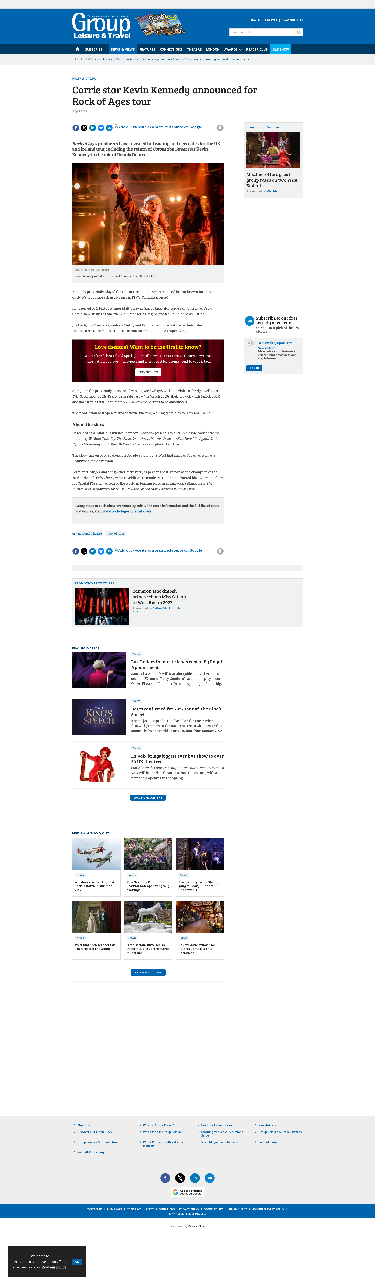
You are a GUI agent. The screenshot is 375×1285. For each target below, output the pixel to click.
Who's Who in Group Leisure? (163, 1132)
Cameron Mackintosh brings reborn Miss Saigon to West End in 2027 (159, 596)
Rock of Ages (115, 533)
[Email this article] (109, 127)
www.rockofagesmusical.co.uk (127, 511)
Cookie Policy (213, 1209)
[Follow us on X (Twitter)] (180, 1178)
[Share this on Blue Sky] (100, 127)
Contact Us (132, 59)
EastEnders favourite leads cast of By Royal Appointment (176, 664)
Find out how (148, 372)
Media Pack (115, 59)
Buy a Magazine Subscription (221, 1142)
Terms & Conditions (160, 1209)
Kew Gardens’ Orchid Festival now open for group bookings (148, 886)
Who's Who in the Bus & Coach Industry (164, 1144)
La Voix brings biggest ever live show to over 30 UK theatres (177, 758)
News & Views (84, 79)
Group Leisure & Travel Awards (280, 1132)
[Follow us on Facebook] (165, 1178)
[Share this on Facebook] (75, 127)
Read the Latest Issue (216, 1125)
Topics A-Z (134, 1209)
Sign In (255, 20)
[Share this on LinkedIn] (92, 127)
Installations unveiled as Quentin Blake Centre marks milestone (148, 949)
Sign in (168, 120)
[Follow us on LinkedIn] (195, 1178)
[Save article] (220, 127)
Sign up (254, 368)
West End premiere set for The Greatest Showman (95, 947)
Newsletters (267, 1125)
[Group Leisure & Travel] (101, 37)
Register (271, 20)
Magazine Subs (292, 20)
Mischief (272, 191)
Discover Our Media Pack (94, 1132)
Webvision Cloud (196, 1226)
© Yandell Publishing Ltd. (187, 1214)
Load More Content (148, 797)
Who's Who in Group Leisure (184, 59)
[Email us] (210, 1178)
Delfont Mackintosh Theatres (156, 610)
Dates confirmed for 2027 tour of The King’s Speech (176, 711)
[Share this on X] (84, 127)
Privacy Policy (189, 1209)
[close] (223, 120)
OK (77, 1261)
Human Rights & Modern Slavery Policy (255, 1209)
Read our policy (54, 1267)
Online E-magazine (153, 59)
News (136, 654)
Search (299, 32)
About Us (99, 59)
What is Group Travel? (158, 1125)
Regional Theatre (90, 533)
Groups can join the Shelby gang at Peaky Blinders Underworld (198, 886)
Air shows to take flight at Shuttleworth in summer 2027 (94, 886)
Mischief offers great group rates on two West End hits (272, 180)
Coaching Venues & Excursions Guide (227, 59)
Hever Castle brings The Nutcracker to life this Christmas (196, 949)
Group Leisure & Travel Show (97, 1142)
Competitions (267, 1142)
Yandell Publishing (90, 1152)
